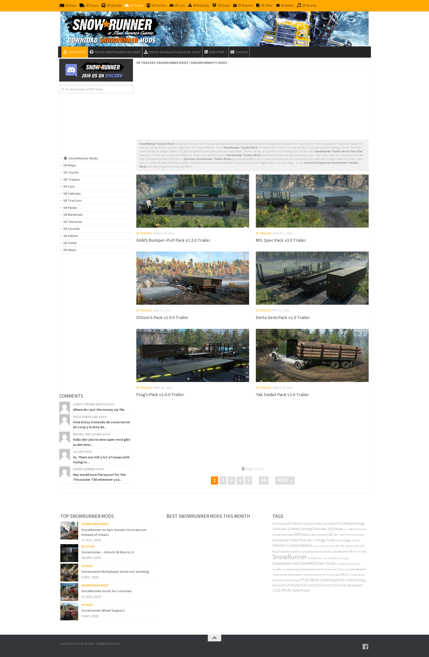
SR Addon (70, 235)
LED (362, 546)
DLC (336, 534)
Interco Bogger (343, 540)
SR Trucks (70, 172)
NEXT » (285, 480)
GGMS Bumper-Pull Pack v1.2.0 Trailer (173, 240)
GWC (310, 540)
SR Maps (69, 165)
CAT (330, 534)
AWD (298, 534)
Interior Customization (292, 545)
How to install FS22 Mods (334, 523)
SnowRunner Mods (95, 524)
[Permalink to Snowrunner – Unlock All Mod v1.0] (69, 553)
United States (357, 574)
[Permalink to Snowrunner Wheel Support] (69, 611)
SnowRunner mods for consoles (106, 591)
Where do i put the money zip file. (99, 409)
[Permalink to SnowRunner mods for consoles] (69, 592)
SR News (69, 250)
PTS (360, 551)
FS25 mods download (346, 585)
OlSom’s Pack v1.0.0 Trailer (162, 317)
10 (263, 480)
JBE (342, 546)
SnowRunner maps (338, 558)
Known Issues (352, 546)
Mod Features (281, 552)
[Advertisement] (252, 103)
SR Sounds (71, 228)
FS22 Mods (308, 524)
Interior (356, 540)
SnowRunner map (317, 558)
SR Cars (69, 186)
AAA (345, 529)
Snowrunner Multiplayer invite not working (115, 571)
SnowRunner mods (318, 563)
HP (315, 540)
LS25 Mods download (291, 590)
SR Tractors (72, 200)
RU (364, 552)
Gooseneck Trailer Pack (289, 540)
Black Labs (309, 535)
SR (343, 574)
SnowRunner (289, 557)
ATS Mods (294, 523)
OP (351, 551)
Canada (322, 535)
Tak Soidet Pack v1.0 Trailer (282, 394)
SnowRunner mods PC (348, 563)
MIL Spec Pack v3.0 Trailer (281, 240)
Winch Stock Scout (288, 580)
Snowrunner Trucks (299, 575)
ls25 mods (346, 580)
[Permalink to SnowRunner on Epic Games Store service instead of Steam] (69, 530)
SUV (347, 574)
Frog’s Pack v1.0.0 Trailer (160, 394)
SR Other (70, 243)
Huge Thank (326, 540)
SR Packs (70, 207)
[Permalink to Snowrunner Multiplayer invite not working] (69, 572)
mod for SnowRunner (304, 551)
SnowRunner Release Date (286, 569)
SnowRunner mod (286, 563)
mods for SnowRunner (334, 552)
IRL (337, 546)
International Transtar (324, 546)
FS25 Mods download (319, 579)
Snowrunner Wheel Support (103, 610)
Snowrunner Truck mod (336, 569)
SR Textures (72, 221)
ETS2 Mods (279, 524)
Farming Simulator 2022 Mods (321, 529)
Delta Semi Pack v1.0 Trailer (283, 317)
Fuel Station (357, 534)
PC (355, 552)
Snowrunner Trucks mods (326, 574)
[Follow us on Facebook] (365, 647)
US (274, 580)
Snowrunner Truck (312, 569)
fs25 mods (322, 585)
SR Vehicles (72, 193)
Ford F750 (345, 534)
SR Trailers (144, 233)
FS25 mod (307, 585)
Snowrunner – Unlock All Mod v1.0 (107, 552)
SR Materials (72, 214)
